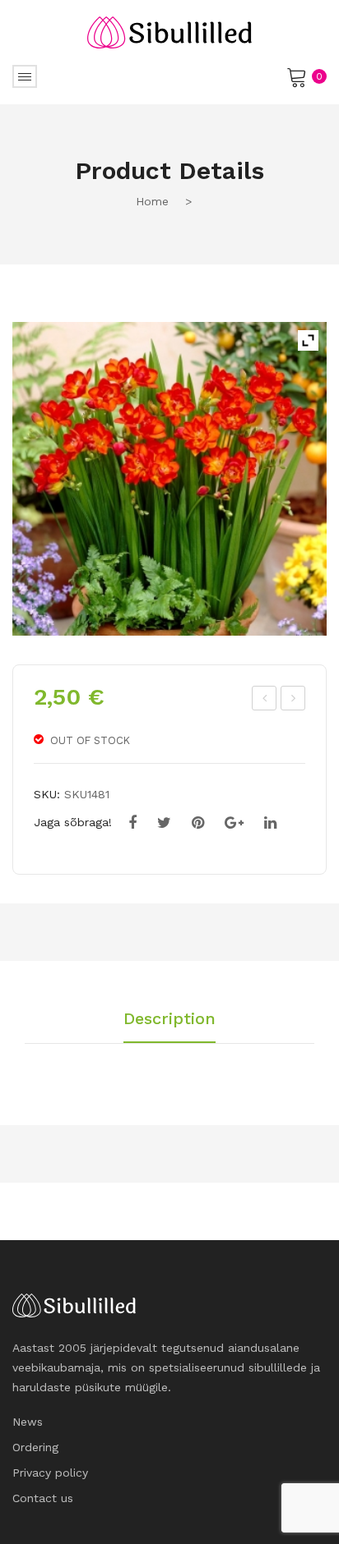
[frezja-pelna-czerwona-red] (169, 479)
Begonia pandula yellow (293, 700)
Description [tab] (169, 1019)
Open (24, 76)
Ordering (35, 1447)
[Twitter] (164, 823)
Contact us (42, 1498)
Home (152, 201)
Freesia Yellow (264, 700)
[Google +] (234, 823)
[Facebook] (132, 823)
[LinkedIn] (270, 823)
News (27, 1421)
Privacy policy (50, 1472)
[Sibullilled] (169, 31)
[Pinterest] (198, 823)
